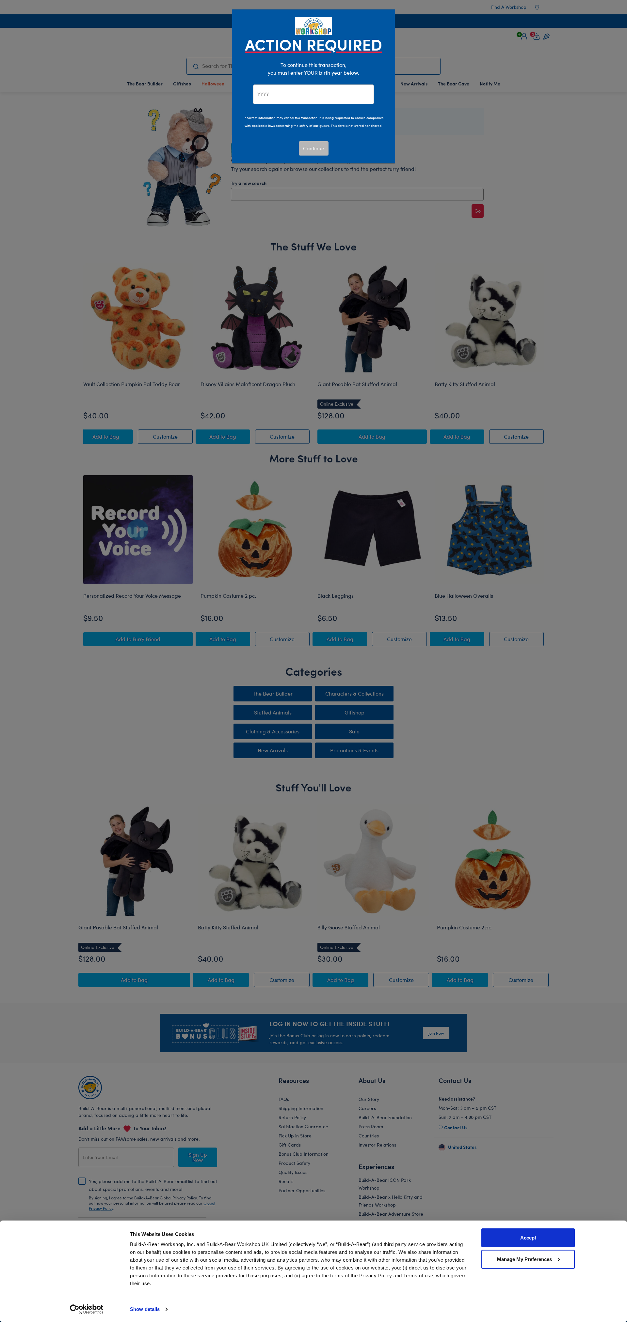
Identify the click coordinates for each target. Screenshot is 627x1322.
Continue (313, 148)
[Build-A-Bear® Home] (313, 25)
